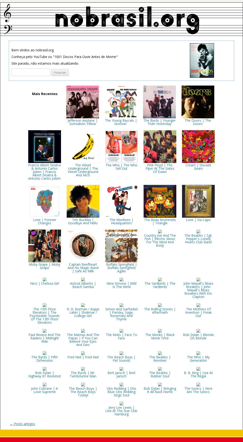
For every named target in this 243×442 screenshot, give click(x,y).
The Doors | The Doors (198, 122)
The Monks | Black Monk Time (160, 336)
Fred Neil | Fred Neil (83, 357)
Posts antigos (22, 424)
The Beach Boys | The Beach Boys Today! (83, 391)
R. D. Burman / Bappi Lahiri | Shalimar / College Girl (83, 312)
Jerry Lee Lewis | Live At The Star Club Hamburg (121, 410)
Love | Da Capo (198, 219)
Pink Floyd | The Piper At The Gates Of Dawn (159, 168)
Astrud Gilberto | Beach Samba (83, 285)
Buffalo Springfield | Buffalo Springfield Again (121, 267)
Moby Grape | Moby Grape (44, 266)
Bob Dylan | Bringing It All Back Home (160, 390)
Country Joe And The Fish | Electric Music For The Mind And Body (160, 240)
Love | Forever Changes (44, 221)
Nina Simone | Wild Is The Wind (121, 285)
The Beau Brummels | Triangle (160, 221)
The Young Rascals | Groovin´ (121, 122)
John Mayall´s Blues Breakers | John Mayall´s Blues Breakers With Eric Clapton (198, 290)
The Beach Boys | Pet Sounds (121, 359)
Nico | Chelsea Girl (44, 283)
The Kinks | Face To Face (121, 336)
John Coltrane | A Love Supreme (44, 390)
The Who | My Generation (198, 359)
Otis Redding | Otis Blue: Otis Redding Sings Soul (121, 391)
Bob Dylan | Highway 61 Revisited (44, 374)
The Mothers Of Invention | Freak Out (198, 312)
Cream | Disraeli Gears (198, 167)
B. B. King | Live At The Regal (198, 374)
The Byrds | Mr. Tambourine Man (83, 374)
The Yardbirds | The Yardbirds (160, 285)
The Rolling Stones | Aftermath (160, 311)
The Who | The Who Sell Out (121, 167)
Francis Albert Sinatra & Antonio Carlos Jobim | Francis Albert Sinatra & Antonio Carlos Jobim (44, 172)
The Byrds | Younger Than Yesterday (159, 122)
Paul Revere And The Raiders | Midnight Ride (44, 338)
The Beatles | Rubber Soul (160, 374)
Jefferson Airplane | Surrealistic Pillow (83, 122)
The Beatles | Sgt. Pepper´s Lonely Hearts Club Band (198, 238)
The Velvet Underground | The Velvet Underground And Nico (83, 170)
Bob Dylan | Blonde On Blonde (198, 336)
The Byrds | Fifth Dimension (44, 359)
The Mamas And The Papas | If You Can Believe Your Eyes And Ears (83, 339)
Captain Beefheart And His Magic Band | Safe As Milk (83, 267)
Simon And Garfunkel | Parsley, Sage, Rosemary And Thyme (121, 314)
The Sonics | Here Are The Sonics (198, 390)
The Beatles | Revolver (160, 359)
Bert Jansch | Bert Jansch (121, 374)
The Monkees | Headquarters (121, 221)
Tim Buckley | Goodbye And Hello (83, 221)
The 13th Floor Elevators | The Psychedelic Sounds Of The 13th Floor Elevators (44, 316)
